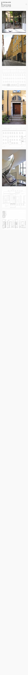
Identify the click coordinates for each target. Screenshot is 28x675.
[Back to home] (6, 4)
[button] (26, 4)
